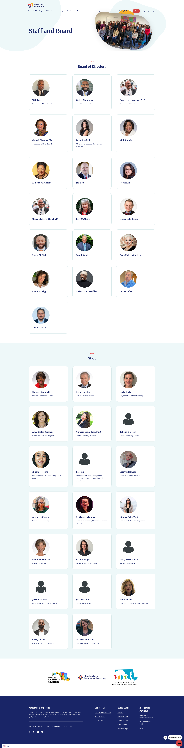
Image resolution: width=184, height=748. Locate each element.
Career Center (122, 724)
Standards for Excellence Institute (146, 716)
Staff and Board (122, 716)
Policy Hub (123, 11)
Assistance (110, 11)
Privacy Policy (55, 726)
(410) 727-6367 (100, 716)
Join (136, 11)
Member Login (122, 729)
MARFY (142, 728)
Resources (81, 11)
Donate (120, 712)
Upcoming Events (123, 720)
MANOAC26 (49, 11)
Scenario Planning (35, 11)
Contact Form (99, 720)
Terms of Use (67, 726)
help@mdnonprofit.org (103, 712)
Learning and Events (64, 11)
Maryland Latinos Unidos (145, 723)
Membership (95, 11)
